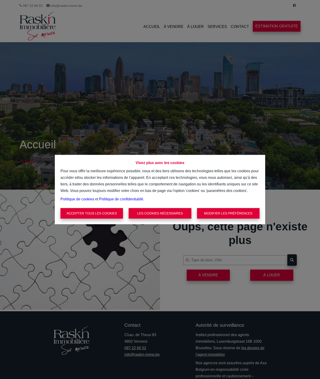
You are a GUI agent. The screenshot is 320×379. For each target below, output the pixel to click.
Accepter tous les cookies (92, 213)
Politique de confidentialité (121, 199)
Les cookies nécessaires (160, 213)
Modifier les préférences (228, 213)
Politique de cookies (77, 199)
